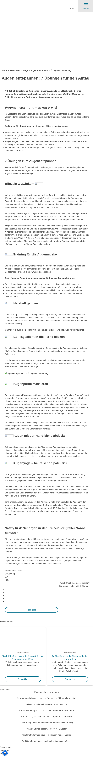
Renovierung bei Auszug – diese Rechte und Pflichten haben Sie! (46, 698)
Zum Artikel (23, 679)
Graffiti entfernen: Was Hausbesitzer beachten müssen (46, 741)
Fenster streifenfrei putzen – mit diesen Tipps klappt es (46, 735)
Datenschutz (5, 747)
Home (4, 70)
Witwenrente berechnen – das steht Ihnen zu (46, 704)
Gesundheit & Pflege (19, 70)
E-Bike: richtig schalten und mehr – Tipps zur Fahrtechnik (46, 716)
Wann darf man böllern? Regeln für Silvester (47, 729)
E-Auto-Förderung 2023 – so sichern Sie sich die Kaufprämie (46, 710)
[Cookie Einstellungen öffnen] (5, 755)
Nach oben (31, 610)
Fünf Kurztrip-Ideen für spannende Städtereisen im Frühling (46, 723)
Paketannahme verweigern (46, 692)
